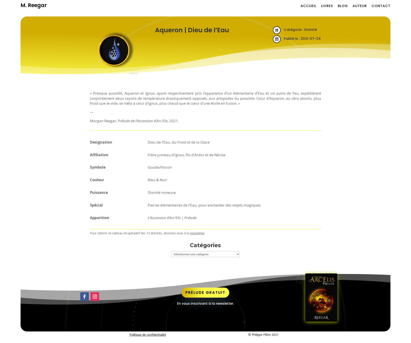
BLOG (343, 6)
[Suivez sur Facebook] (84, 296)
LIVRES (327, 6)
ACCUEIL (308, 6)
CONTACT (381, 6)
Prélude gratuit (205, 292)
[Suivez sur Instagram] (95, 296)
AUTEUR (360, 6)
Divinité (310, 29)
